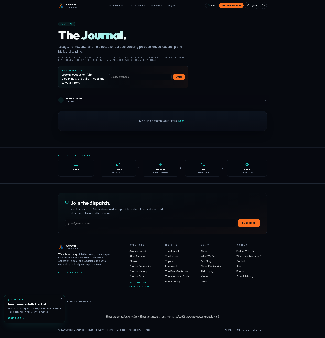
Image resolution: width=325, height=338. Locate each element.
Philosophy (207, 271)
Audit (213, 5)
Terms (110, 330)
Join (179, 77)
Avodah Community (140, 266)
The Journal (172, 251)
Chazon (133, 261)
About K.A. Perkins (211, 266)
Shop (239, 266)
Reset (181, 121)
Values (204, 276)
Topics (169, 261)
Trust (90, 330)
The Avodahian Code (177, 276)
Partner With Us (231, 5)
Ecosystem (137, 5)
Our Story (206, 261)
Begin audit (14, 317)
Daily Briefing (172, 281)
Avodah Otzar (137, 276)
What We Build (116, 5)
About (204, 251)
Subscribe (249, 223)
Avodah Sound (137, 251)
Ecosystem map (70, 272)
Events (240, 271)
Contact (240, 261)
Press (204, 281)
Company (155, 5)
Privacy (100, 330)
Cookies (121, 330)
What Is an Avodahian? (249, 256)
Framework (171, 266)
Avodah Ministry (138, 271)
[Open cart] (263, 5)
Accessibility (135, 330)
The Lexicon (172, 256)
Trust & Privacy (244, 276)
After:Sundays (137, 256)
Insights (171, 5)
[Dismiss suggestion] (61, 299)
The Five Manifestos (176, 271)
